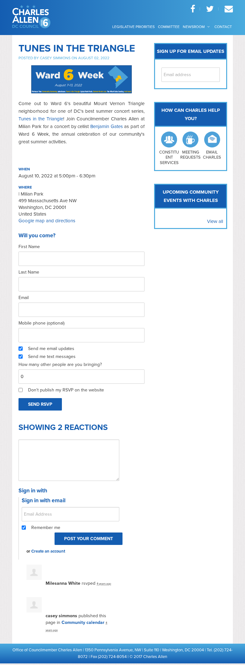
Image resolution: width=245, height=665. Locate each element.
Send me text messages (52, 356)
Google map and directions (47, 221)
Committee (169, 27)
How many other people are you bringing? (60, 364)
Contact (223, 27)
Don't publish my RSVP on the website (66, 390)
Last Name (29, 272)
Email (24, 297)
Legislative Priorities (133, 27)
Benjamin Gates (106, 126)
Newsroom (194, 27)
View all (215, 221)
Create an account (48, 551)
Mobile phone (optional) (41, 323)
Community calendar (83, 622)
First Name (29, 246)
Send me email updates (51, 348)
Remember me (45, 527)
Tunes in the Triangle (41, 119)
